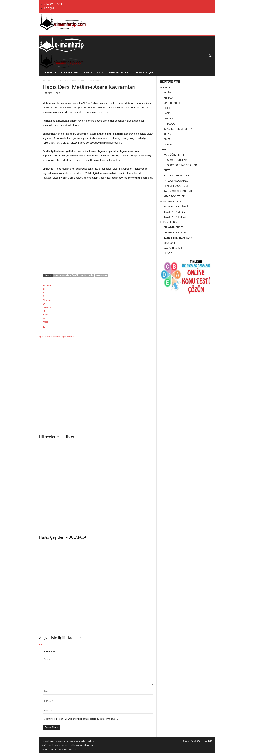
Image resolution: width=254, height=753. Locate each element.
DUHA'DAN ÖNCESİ (174, 227)
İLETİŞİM (49, 8)
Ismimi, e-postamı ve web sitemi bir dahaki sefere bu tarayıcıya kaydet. (82, 719)
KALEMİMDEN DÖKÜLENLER (179, 191)
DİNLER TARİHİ (172, 103)
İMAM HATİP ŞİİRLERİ (175, 212)
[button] (210, 56)
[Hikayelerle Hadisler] (97, 385)
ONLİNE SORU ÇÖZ (143, 72)
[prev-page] (40, 645)
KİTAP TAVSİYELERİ (174, 196)
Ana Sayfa (46, 80)
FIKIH (167, 108)
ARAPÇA (168, 98)
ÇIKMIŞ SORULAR (177, 160)
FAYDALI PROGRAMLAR (176, 180)
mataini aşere (101, 275)
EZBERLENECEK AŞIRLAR (178, 237)
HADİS (66, 80)
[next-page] (41, 645)
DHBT (167, 170)
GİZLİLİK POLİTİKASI (192, 741)
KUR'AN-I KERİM (168, 222)
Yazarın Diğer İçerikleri (64, 336)
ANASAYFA (50, 72)
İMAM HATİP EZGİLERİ (176, 206)
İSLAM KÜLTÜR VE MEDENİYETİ (181, 129)
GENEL (100, 72)
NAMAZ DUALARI (173, 248)
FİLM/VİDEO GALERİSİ (176, 186)
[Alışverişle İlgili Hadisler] (97, 586)
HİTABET (168, 118)
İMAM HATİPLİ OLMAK (175, 217)
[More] (98, 328)
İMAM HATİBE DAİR (119, 72)
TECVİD (168, 253)
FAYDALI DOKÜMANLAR (176, 175)
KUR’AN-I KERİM (69, 72)
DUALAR (171, 123)
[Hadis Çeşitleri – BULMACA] (97, 486)
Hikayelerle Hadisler (56, 436)
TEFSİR (168, 144)
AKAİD (167, 92)
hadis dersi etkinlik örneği (66, 275)
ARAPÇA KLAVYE (53, 4)
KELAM (167, 134)
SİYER (167, 139)
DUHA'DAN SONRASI (175, 232)
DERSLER (87, 72)
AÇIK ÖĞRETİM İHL (174, 155)
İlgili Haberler (46, 336)
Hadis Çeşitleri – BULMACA (62, 537)
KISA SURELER (172, 243)
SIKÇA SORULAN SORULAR (182, 165)
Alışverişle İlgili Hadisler (60, 637)
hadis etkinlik (87, 275)
